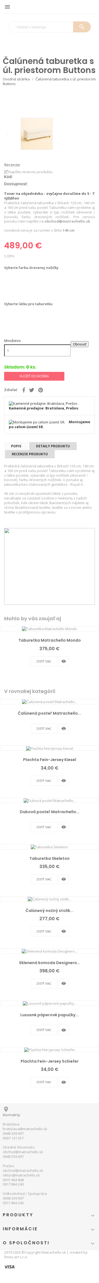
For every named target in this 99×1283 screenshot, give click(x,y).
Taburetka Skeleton (49, 858)
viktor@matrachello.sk (21, 1175)
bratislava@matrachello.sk (25, 1128)
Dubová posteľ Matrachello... (49, 812)
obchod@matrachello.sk (23, 1151)
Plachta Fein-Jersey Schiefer (50, 1061)
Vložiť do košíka (34, 376)
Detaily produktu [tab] (53, 446)
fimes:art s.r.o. (16, 1256)
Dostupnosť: (16, 183)
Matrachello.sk (54, 1252)
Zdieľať (24, 390)
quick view (63, 661)
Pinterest (40, 390)
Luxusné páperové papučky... (49, 1015)
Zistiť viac (43, 661)
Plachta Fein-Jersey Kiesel (49, 759)
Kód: (8, 176)
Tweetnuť (31, 390)
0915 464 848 (13, 1179)
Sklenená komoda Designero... (49, 962)
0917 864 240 (13, 1184)
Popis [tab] (16, 446)
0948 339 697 (13, 1133)
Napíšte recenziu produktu (30, 171)
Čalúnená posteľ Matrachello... (49, 713)
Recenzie (12, 164)
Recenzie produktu (30, 454)
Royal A (77, 484)
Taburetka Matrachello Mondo (49, 640)
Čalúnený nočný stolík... (49, 910)
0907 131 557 (13, 1138)
